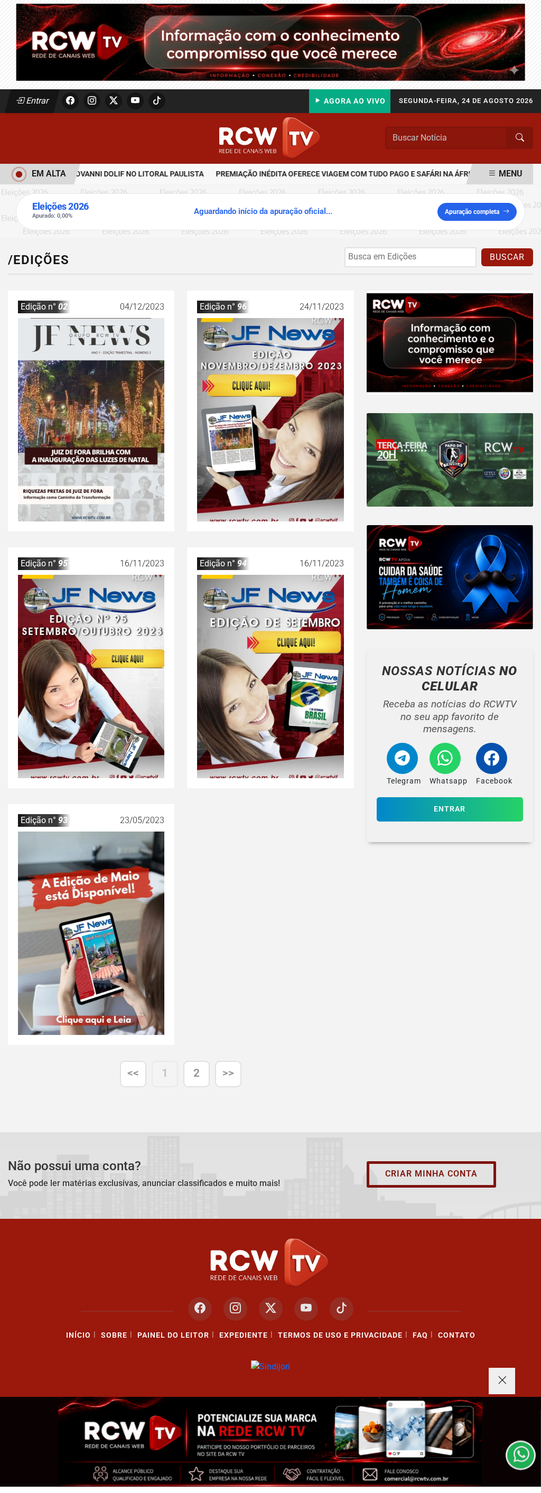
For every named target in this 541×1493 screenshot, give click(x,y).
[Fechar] (502, 1381)
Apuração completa (472, 212)
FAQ (420, 1335)
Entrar (36, 101)
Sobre (114, 1335)
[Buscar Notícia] (520, 138)
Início (78, 1335)
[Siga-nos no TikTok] (341, 1309)
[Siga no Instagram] (91, 100)
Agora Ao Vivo (354, 101)
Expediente (243, 1335)
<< (133, 1073)
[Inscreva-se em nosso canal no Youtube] (306, 1309)
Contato (456, 1335)
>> (228, 1073)
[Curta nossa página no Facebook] (200, 1309)
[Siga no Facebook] (70, 100)
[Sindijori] (270, 1366)
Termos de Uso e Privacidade (340, 1335)
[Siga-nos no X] (271, 1309)
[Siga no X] (113, 100)
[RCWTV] (270, 41)
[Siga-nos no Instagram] (235, 1309)
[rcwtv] (450, 577)
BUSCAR (507, 257)
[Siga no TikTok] (156, 100)
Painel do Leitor (173, 1335)
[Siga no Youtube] (135, 100)
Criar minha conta (431, 1174)
